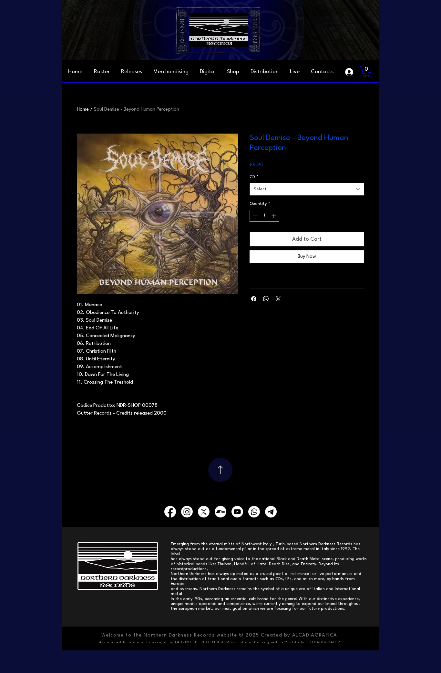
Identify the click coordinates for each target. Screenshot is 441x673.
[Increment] (274, 215)
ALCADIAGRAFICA (314, 635)
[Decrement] (255, 215)
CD (254, 177)
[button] (322, 72)
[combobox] (307, 189)
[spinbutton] (264, 215)
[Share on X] (278, 299)
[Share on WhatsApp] (266, 299)
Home (83, 109)
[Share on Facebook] (254, 299)
